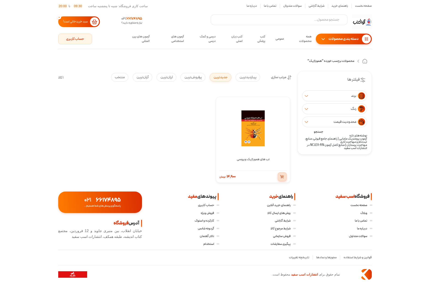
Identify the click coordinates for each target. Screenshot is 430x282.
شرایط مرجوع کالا (281, 228)
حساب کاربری (75, 39)
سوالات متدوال (292, 6)
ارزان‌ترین (166, 77)
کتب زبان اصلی (237, 39)
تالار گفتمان (207, 236)
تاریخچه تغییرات (299, 257)
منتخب (120, 77)
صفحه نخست (363, 6)
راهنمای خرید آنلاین (279, 205)
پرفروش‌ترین (193, 77)
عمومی (279, 39)
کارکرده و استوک (204, 220)
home (364, 61)
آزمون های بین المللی (141, 39)
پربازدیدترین (247, 77)
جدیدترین (220, 77)
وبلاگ (363, 213)
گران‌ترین (142, 77)
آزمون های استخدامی (177, 39)
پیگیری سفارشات (281, 244)
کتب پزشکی (261, 39)
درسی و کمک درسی (208, 39)
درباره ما (252, 6)
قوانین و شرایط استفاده (358, 257)
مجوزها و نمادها (326, 257)
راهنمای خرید (339, 6)
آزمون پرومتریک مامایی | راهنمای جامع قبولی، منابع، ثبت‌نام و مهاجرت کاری (336, 140)
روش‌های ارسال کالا (279, 213)
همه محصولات (305, 39)
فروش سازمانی (282, 236)
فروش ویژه (207, 213)
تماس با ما (270, 6)
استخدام (208, 244)
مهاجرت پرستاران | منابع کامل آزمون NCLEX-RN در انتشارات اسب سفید (337, 147)
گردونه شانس (206, 228)
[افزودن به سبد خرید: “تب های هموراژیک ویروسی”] (282, 176)
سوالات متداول (358, 236)
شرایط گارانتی (317, 6)
